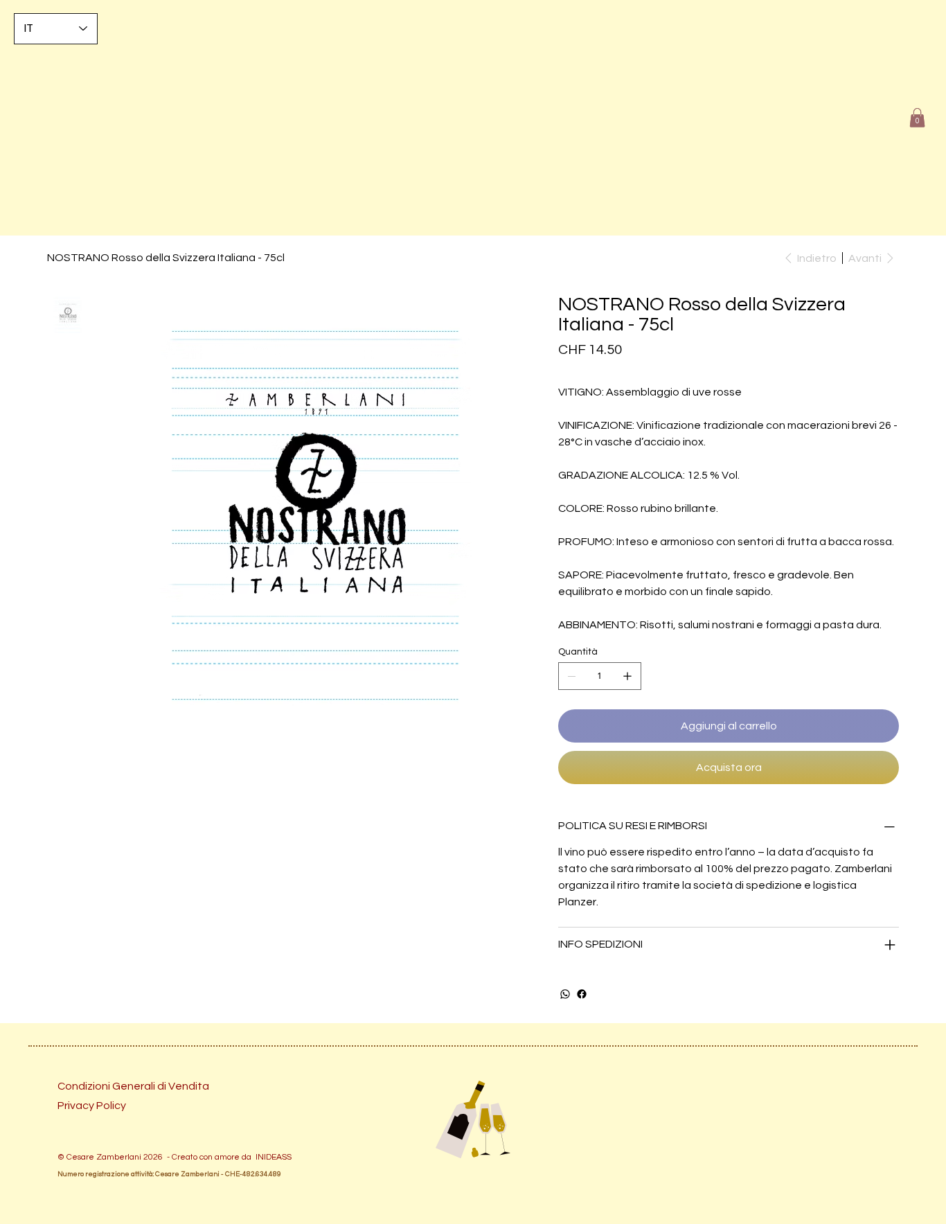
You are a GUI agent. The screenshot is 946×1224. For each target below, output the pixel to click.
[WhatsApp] (565, 994)
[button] (917, 117)
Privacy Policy (91, 1105)
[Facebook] (582, 994)
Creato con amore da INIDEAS (229, 1157)
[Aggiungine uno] (627, 676)
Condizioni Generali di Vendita (133, 1086)
